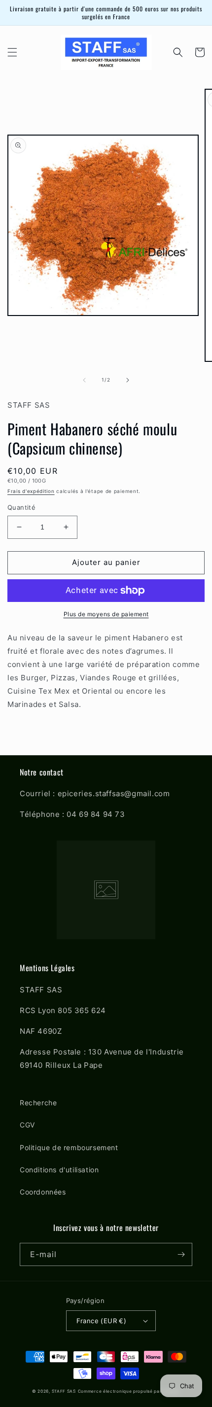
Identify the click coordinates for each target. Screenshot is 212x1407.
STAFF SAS (64, 1391)
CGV (27, 1125)
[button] (12, 52)
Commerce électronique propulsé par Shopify (129, 1391)
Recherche (38, 1102)
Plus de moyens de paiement (106, 614)
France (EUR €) (101, 1321)
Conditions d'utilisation (59, 1169)
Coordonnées (43, 1192)
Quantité (21, 507)
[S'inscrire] (181, 1254)
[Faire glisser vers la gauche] (84, 380)
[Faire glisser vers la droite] (128, 380)
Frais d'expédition (31, 491)
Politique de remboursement (69, 1147)
